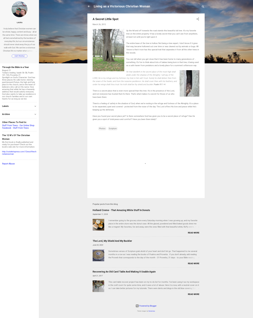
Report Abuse (8, 163)
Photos (102, 128)
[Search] (203, 7)
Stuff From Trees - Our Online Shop (18, 125)
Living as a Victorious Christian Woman (122, 6)
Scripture (113, 128)
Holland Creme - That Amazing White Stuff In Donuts (121, 210)
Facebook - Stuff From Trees (15, 128)
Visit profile (19, 56)
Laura (19, 22)
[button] (197, 19)
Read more (193, 233)
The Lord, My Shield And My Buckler (112, 240)
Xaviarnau (152, 311)
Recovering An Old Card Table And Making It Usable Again (124, 271)
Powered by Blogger (148, 306)
